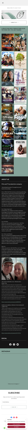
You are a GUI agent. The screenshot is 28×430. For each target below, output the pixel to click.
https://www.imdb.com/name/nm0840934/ (11, 302)
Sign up (14, 407)
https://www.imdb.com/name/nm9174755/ (11, 333)
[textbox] (14, 402)
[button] (3, 3)
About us (14, 22)
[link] (10, 344)
